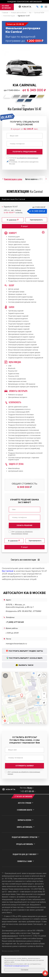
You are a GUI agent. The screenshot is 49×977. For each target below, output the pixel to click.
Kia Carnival (7, 571)
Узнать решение (24, 525)
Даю (22, 533)
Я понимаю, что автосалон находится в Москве (23, 163)
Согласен (24, 970)
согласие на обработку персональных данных (22, 533)
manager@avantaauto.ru (16, 643)
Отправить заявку (24, 766)
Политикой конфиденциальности (16, 966)
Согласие (23, 159)
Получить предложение (24, 152)
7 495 (27, 791)
